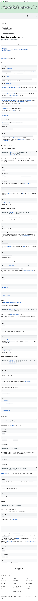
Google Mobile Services (29, 585)
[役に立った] (34, 21)
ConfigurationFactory (5, 49)
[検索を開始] (23, 1)
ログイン (35, 1)
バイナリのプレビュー (4, 585)
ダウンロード (3, 583)
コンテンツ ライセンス (18, 572)
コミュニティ (10, 596)
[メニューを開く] (2, 1)
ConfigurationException (26, 176)
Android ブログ (15, 583)
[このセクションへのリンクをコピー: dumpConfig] (8, 416)
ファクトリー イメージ (4, 586)
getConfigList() (4, 473)
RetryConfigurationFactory (23, 49)
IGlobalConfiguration (10, 91)
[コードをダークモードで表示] (36, 151)
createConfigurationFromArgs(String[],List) (11, 87)
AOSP (2, 20)
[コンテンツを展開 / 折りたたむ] (8, 23)
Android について (4, 596)
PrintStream (12, 110)
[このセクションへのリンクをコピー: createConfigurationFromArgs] (16, 148)
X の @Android (15, 580)
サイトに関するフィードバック (31, 596)
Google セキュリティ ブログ (17, 585)
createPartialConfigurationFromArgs (9, 100)
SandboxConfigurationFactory (7, 50)
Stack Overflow (28, 586)
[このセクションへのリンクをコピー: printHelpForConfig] (11, 524)
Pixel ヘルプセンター (29, 581)
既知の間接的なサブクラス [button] (15, 49)
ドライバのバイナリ (4, 588)
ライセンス (18, 596)
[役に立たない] (36, 21)
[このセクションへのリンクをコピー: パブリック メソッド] (13, 145)
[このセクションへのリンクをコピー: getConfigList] (9, 444)
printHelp (4, 129)
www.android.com (29, 583)
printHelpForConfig (6, 135)
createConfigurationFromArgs (8, 71)
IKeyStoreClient (28, 100)
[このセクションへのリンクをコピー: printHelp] (6, 501)
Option (23, 193)
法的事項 (14, 596)
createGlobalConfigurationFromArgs (9, 93)
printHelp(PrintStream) (31, 541)
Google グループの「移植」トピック (18, 592)
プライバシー (23, 596)
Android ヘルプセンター (29, 580)
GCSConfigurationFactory (14, 49)
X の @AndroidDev (16, 581)
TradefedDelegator (20, 101)
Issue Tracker (28, 588)
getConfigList (5, 115)
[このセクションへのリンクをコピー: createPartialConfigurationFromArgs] (19, 356)
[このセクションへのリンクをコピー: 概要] (5, 62)
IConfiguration (4, 58)
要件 (2, 581)
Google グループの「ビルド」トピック (18, 589)
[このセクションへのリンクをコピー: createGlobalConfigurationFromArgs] (19, 305)
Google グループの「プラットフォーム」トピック (18, 587)
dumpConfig (4, 108)
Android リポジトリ (4, 580)
